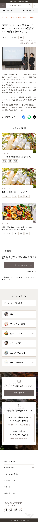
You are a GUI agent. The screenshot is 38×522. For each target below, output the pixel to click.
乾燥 (21, 196)
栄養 (14, 234)
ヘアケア (6, 37)
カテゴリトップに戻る (19, 265)
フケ (14, 196)
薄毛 (21, 37)
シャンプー (6, 196)
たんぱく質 (6, 234)
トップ (4, 17)
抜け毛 (14, 37)
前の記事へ (9, 251)
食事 (27, 234)
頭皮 (15, 161)
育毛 (4, 161)
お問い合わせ (19, 392)
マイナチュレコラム (18, 17)
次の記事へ (29, 271)
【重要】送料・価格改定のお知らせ (19, 1)
